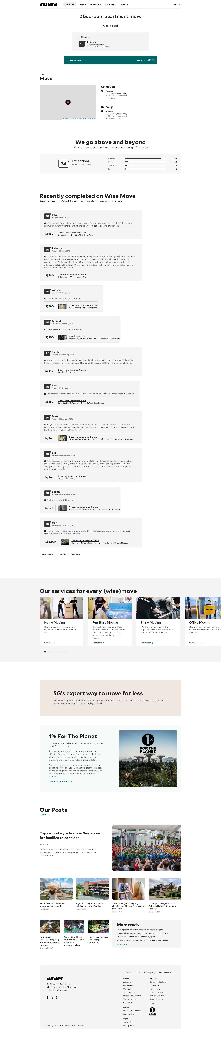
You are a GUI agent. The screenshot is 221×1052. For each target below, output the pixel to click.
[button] (68, 102)
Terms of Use (128, 1022)
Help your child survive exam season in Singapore (136, 937)
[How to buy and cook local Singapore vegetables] (98, 926)
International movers (157, 992)
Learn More (146, 642)
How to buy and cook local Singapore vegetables (98, 940)
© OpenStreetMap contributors (86, 118)
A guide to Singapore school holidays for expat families (89, 904)
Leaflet (66, 118)
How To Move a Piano (132, 1014)
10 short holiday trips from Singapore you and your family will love (142, 933)
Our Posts (127, 989)
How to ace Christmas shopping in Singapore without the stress (50, 941)
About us (124, 4)
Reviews (95, 4)
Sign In (177, 4)
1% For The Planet (130, 992)
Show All (45, 814)
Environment (110, 4)
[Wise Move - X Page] (52, 997)
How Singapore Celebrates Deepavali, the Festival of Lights (140, 930)
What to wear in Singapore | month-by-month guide (53, 904)
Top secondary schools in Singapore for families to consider (70, 835)
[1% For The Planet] (161, 1011)
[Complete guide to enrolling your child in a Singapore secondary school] (74, 926)
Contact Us (128, 1002)
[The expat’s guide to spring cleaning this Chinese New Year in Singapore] (128, 889)
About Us (127, 982)
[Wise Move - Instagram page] (57, 997)
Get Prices (69, 4)
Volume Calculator (130, 999)
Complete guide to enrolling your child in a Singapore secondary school (74, 941)
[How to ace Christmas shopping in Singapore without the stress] (50, 926)
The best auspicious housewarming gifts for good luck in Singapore (143, 940)
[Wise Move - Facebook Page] (47, 997)
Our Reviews (128, 985)
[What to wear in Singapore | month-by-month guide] (56, 889)
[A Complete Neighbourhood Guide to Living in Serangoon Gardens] (165, 889)
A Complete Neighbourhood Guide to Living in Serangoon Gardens (162, 906)
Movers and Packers (157, 982)
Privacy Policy (128, 1025)
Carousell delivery (156, 996)
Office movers (155, 985)
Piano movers (154, 989)
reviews (87, 164)
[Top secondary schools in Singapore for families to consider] (145, 848)
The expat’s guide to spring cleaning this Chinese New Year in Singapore (128, 906)
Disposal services (156, 999)
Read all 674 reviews (70, 554)
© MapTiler (73, 118)
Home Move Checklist (132, 1010)
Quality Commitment (132, 996)
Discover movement (59, 781)
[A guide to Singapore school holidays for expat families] (92, 889)
